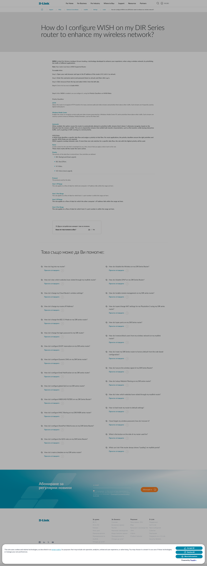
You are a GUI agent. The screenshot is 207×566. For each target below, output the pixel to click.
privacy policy (56, 549)
